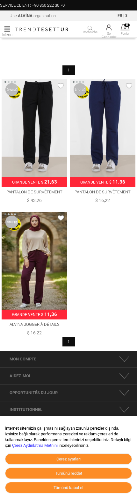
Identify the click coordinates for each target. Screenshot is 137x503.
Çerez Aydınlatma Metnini (35, 445)
